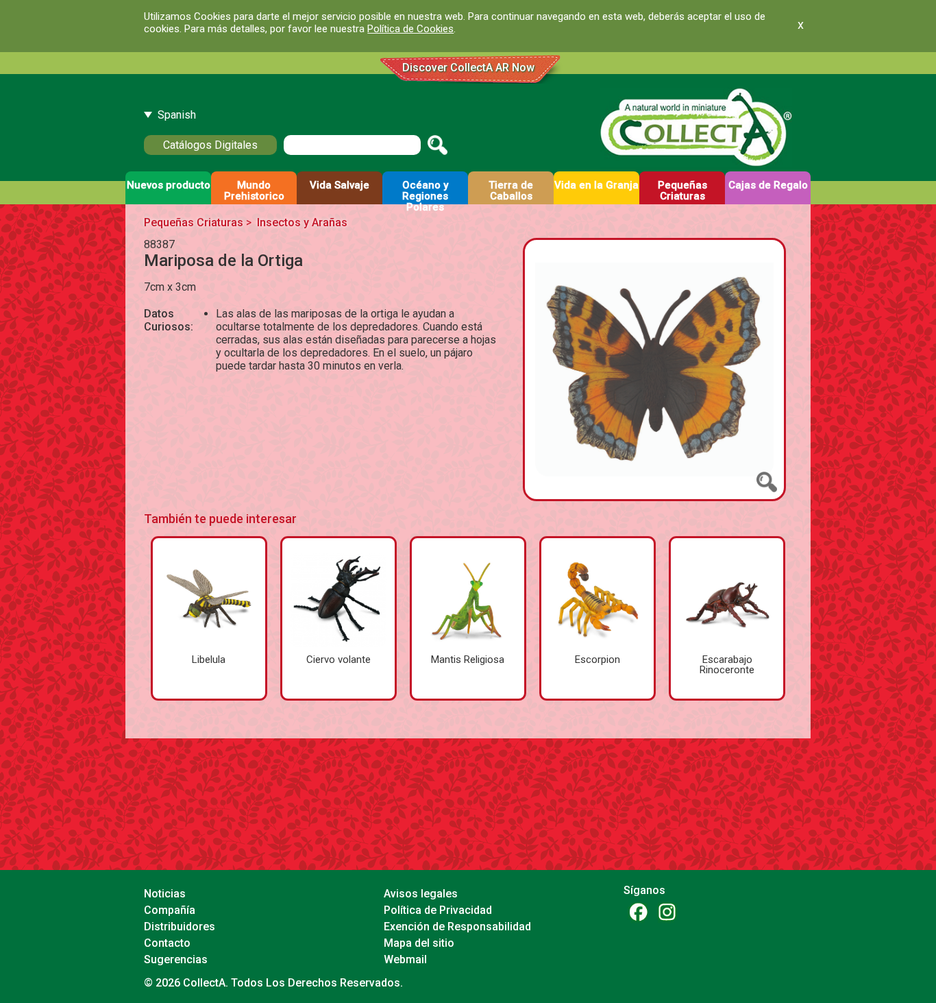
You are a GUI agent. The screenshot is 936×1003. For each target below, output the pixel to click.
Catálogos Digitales (210, 145)
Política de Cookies (410, 29)
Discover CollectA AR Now (468, 67)
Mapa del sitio (419, 943)
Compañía (169, 910)
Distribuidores (179, 926)
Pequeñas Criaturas (193, 222)
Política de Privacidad (438, 910)
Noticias (165, 893)
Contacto (167, 943)
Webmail (405, 959)
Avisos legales (421, 893)
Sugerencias (176, 959)
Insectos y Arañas (302, 222)
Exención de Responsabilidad (457, 926)
